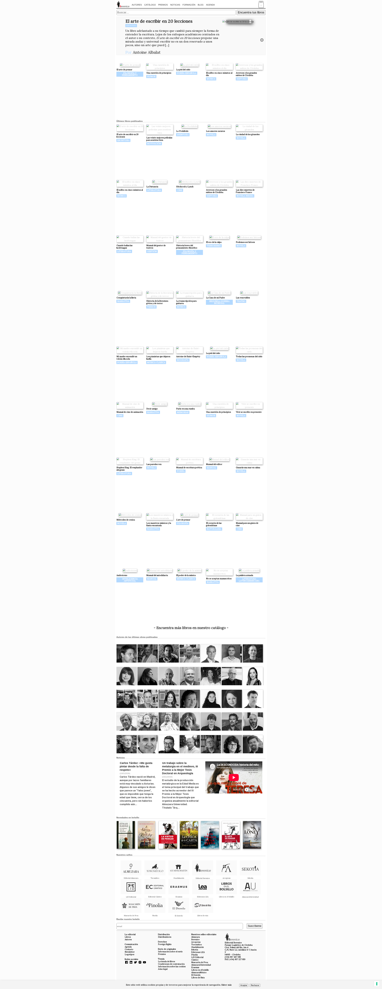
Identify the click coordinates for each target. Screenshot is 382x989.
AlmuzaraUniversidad (201, 965)
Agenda (210, 5)
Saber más (226, 984)
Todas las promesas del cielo (249, 356)
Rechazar (255, 985)
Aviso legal (162, 969)
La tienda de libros (166, 961)
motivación (154, 143)
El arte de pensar (124, 69)
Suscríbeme (254, 926)
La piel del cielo (183, 69)
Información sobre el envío (170, 951)
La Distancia (152, 186)
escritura (131, 25)
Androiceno (122, 575)
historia (242, 78)
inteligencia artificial (130, 579)
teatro (241, 301)
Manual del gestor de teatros (156, 246)
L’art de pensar (183, 520)
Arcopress (196, 942)
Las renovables (243, 297)
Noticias (175, 5)
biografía (183, 360)
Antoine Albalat (147, 52)
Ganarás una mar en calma (248, 467)
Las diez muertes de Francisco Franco (245, 191)
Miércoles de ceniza (126, 520)
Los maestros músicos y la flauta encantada (158, 524)
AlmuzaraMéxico (199, 972)
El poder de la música (186, 575)
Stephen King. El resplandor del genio (129, 468)
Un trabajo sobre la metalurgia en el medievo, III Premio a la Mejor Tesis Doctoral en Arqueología (180, 768)
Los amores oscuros (215, 131)
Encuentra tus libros (251, 12)
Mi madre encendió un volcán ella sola (126, 357)
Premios (163, 5)
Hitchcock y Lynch (184, 186)
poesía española (186, 73)
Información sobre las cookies (172, 966)
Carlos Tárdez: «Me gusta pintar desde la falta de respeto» (136, 766)
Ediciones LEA (198, 952)
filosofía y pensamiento (130, 74)
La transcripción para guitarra (186, 302)
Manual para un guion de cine (247, 524)
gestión (152, 251)
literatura (154, 190)
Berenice (195, 939)
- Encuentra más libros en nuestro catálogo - (191, 627)
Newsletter (130, 952)
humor (151, 76)
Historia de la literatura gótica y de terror (157, 302)
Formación (188, 5)
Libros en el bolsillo (200, 970)
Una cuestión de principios (158, 73)
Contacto (129, 949)
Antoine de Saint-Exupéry (188, 356)
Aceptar (243, 985)
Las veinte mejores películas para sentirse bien (159, 138)
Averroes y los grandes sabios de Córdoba (246, 74)
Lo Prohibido (182, 131)
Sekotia (194, 949)
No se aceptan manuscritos (219, 578)
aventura (183, 134)
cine (179, 190)
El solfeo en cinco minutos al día (219, 74)
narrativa (123, 301)
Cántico (194, 960)
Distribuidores (164, 937)
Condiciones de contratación (171, 964)
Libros (128, 937)
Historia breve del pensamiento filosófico (186, 246)
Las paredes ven (153, 464)
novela (211, 134)
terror (151, 307)
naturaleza (214, 529)
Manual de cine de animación (130, 412)
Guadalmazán (197, 947)
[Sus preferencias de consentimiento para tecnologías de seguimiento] (377, 984)
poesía (181, 471)
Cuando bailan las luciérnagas (124, 246)
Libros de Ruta (198, 977)
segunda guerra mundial (219, 302)
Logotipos (129, 954)
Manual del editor (214, 464)
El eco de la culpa (213, 242)
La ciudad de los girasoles (248, 134)
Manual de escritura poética (189, 467)
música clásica (156, 362)
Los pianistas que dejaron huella (158, 357)
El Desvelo (196, 975)
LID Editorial (197, 957)
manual (211, 467)
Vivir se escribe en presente (249, 412)
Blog (201, 5)
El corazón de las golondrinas (214, 524)
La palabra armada (244, 575)
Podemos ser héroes (245, 242)
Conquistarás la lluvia (126, 297)
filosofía (182, 523)
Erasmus (195, 967)
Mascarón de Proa (199, 962)
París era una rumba (185, 408)
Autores (137, 5)
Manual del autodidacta (157, 575)
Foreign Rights (164, 944)
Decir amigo (152, 408)
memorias (182, 412)
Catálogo (150, 5)
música (211, 78)
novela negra (245, 195)
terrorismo (214, 245)
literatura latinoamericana (249, 579)
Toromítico (196, 944)
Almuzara (195, 937)
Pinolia (194, 954)
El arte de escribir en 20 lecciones (158, 21)
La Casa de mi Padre (215, 297)
